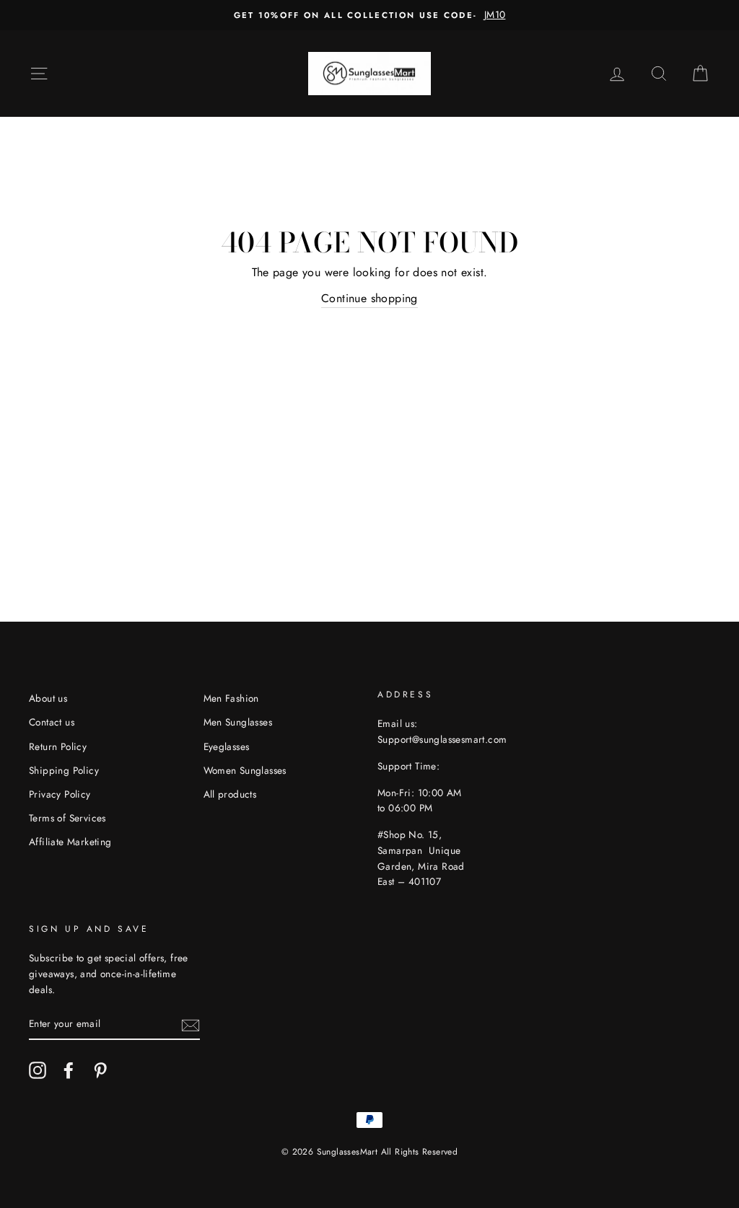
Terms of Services (67, 818)
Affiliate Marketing (70, 841)
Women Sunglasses (245, 770)
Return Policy (58, 746)
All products (230, 794)
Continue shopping (369, 298)
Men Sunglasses (238, 722)
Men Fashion (231, 698)
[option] (369, 15)
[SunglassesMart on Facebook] (68, 1070)
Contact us (51, 722)
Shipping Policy (64, 770)
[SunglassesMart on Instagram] (37, 1070)
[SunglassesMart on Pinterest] (100, 1070)
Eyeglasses (227, 746)
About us (48, 698)
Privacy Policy (60, 794)
